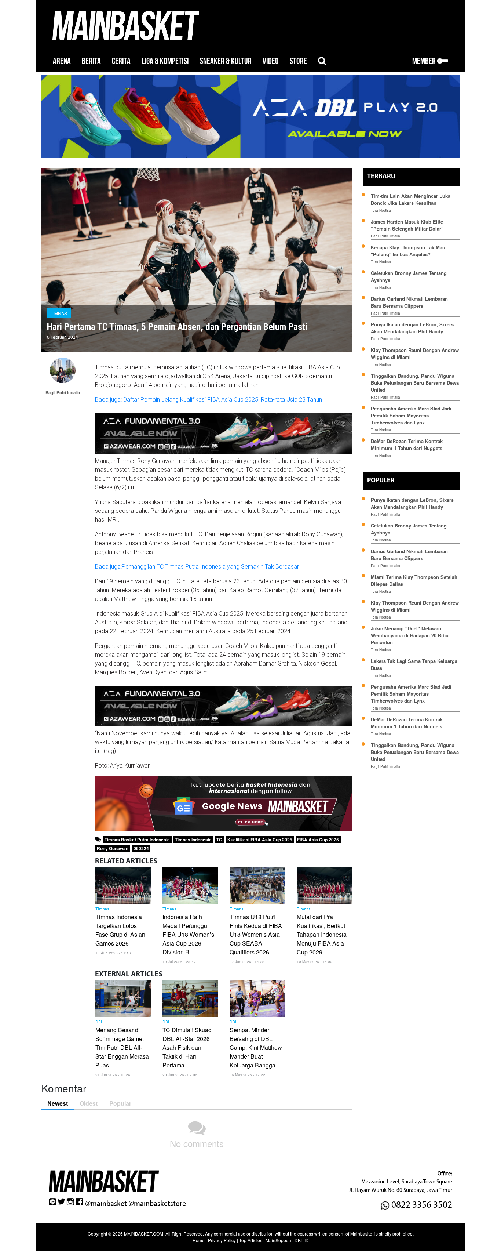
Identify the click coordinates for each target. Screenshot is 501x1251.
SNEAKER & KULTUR (226, 61)
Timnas (59, 313)
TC (219, 839)
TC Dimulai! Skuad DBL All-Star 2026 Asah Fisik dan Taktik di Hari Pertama (187, 1047)
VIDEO (271, 61)
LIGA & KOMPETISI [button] (165, 61)
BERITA (91, 61)
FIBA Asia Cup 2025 (318, 839)
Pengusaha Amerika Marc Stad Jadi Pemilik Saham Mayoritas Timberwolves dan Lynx (411, 415)
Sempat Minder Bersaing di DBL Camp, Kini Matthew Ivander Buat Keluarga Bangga (256, 1047)
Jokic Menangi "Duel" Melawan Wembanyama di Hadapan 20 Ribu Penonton (410, 635)
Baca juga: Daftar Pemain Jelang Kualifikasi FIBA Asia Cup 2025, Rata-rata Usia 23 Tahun (208, 399)
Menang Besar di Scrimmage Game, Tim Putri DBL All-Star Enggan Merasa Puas (122, 1047)
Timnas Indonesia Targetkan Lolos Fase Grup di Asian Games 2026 (120, 930)
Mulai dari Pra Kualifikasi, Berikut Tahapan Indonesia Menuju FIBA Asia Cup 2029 (322, 934)
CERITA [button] (121, 61)
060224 (141, 848)
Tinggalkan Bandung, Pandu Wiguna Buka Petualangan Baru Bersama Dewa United (415, 382)
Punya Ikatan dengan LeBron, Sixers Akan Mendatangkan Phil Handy (412, 328)
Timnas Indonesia (193, 839)
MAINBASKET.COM (143, 1233)
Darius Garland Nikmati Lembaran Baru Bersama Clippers (409, 302)
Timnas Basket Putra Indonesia (137, 839)
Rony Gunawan (112, 848)
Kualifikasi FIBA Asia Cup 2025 (259, 839)
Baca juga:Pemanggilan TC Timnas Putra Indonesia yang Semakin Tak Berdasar (197, 566)
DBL (99, 1022)
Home (199, 1240)
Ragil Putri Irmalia (385, 236)
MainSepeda (278, 1240)
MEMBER (424, 61)
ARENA (62, 61)
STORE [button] (298, 61)
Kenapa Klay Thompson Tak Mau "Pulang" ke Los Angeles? (408, 251)
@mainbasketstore (157, 1203)
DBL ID (302, 1240)
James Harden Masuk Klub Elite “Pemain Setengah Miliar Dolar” (407, 225)
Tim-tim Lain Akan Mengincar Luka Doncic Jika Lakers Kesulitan (410, 199)
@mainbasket (106, 1203)
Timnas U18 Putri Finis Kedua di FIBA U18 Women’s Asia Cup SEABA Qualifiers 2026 (256, 934)
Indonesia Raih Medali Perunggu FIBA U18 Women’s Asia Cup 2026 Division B (188, 934)
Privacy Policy (222, 1240)
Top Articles (250, 1240)
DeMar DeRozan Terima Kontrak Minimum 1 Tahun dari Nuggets (407, 445)
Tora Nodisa (381, 210)
